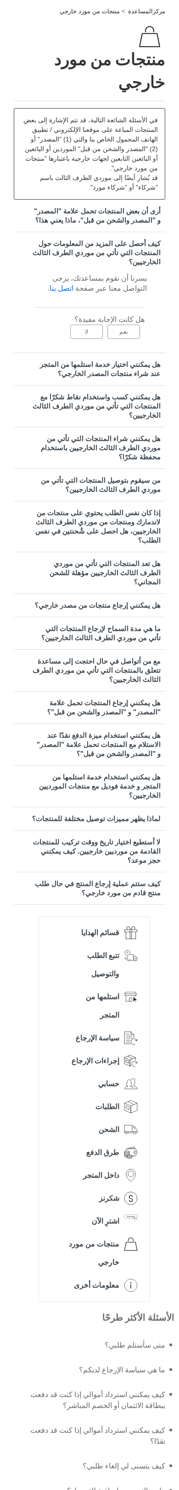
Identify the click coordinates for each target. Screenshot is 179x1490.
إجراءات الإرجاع (95, 1061)
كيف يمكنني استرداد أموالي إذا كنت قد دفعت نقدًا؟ (97, 1435)
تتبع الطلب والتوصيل (103, 965)
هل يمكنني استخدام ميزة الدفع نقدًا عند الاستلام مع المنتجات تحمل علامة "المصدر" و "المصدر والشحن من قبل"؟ (99, 744)
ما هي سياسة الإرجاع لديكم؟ (122, 1370)
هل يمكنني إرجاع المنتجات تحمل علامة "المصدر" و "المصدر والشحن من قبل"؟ (104, 707)
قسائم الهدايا (100, 932)
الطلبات (107, 1106)
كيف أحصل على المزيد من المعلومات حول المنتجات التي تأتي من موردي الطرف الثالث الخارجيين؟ (97, 252)
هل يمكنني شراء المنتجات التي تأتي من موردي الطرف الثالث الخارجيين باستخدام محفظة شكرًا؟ (101, 448)
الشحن (109, 1129)
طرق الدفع (102, 1152)
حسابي (108, 1084)
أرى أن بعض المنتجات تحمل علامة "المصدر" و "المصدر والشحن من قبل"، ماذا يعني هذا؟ (97, 215)
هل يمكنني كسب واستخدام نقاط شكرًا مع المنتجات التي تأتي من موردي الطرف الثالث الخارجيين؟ (97, 406)
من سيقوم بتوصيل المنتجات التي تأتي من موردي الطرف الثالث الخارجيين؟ (101, 484)
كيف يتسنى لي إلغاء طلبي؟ (124, 1466)
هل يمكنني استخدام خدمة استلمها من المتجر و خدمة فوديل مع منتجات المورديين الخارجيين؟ (100, 786)
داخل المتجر (101, 1175)
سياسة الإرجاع (97, 1038)
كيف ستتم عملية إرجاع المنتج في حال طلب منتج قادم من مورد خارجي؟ (98, 888)
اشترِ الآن (105, 1221)
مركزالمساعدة (146, 11)
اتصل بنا (61, 288)
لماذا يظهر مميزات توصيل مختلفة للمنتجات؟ (96, 818)
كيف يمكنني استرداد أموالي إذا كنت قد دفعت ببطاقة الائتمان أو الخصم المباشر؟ (97, 1400)
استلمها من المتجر (102, 1006)
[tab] (89, 216)
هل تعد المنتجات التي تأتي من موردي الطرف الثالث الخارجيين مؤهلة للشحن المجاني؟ (105, 573)
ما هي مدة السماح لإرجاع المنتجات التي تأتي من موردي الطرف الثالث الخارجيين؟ (101, 633)
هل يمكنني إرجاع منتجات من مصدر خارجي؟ (98, 605)
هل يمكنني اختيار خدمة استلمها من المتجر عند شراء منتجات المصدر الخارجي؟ (100, 368)
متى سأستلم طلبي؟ (135, 1345)
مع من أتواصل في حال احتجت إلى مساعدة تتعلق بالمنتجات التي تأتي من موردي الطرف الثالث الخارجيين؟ (97, 670)
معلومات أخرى (96, 1285)
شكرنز (109, 1198)
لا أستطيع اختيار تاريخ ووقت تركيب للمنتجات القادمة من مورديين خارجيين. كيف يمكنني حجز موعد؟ (97, 851)
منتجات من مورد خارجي (90, 11)
